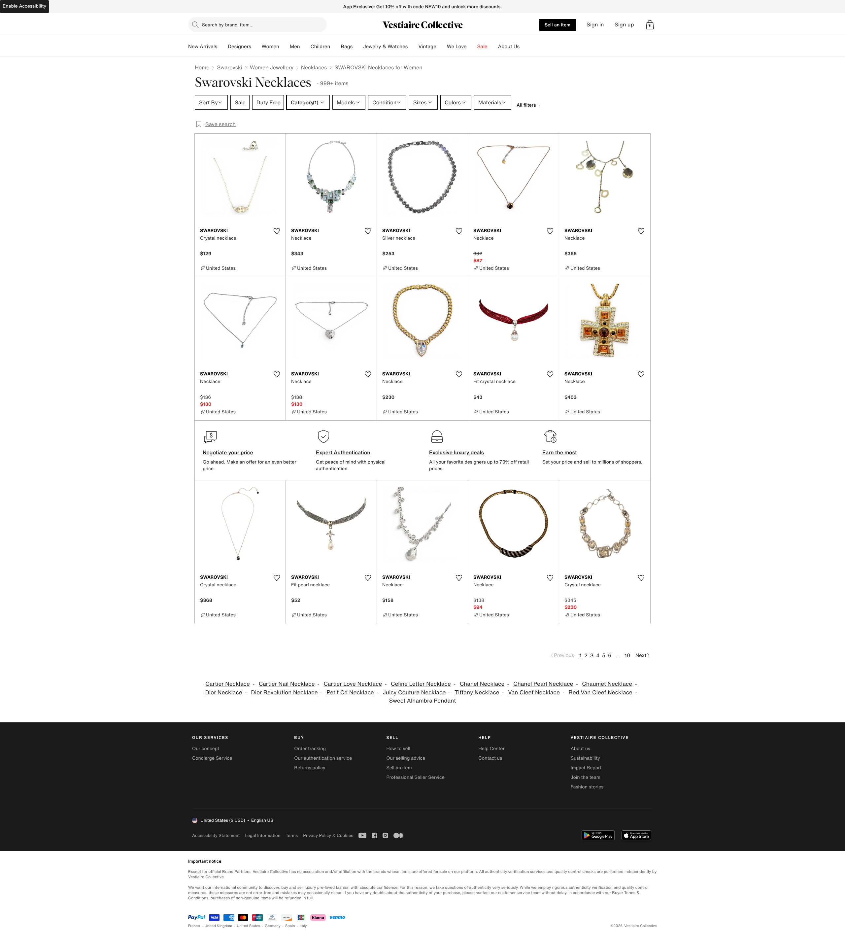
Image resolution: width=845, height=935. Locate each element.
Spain (290, 925)
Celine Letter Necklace (421, 684)
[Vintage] (441, 46)
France (194, 925)
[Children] (335, 46)
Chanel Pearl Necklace (543, 684)
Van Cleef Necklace (534, 692)
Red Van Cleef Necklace (600, 692)
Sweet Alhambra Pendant (422, 701)
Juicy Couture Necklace (414, 692)
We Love (457, 46)
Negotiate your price (228, 452)
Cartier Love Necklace (352, 684)
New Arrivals (202, 46)
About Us (509, 46)
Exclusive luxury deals (456, 452)
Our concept (205, 748)
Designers (239, 46)
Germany (273, 925)
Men (295, 46)
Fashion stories (587, 786)
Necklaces (314, 67)
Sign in (595, 24)
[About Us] (524, 46)
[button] (650, 24)
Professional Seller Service (415, 777)
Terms (292, 835)
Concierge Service (212, 758)
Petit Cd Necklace (350, 692)
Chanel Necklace (482, 684)
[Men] (305, 46)
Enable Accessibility (24, 6)
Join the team (585, 777)
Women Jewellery (271, 67)
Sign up (624, 24)
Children (320, 46)
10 (627, 655)
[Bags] (357, 46)
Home (202, 67)
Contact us (490, 758)
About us (580, 748)
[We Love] (472, 46)
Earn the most (559, 452)
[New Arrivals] (222, 46)
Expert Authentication (343, 452)
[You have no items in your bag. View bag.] (650, 24)
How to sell (398, 748)
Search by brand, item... (228, 24)
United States (248, 925)
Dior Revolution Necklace (284, 692)
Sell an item (557, 24)
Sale (482, 46)
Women (270, 46)
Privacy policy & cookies (328, 835)
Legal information (262, 835)
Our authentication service (323, 758)
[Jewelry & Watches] (413, 46)
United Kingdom (218, 925)
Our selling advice (405, 758)
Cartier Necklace (227, 684)
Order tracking (310, 748)
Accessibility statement (216, 835)
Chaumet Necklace (607, 684)
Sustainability (585, 758)
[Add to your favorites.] (277, 231)
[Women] (284, 46)
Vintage (427, 46)
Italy (303, 925)
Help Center (492, 748)
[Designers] (256, 46)
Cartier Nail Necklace (287, 684)
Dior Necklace (223, 692)
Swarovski (229, 67)
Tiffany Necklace (477, 692)
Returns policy (309, 767)
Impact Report (586, 767)
